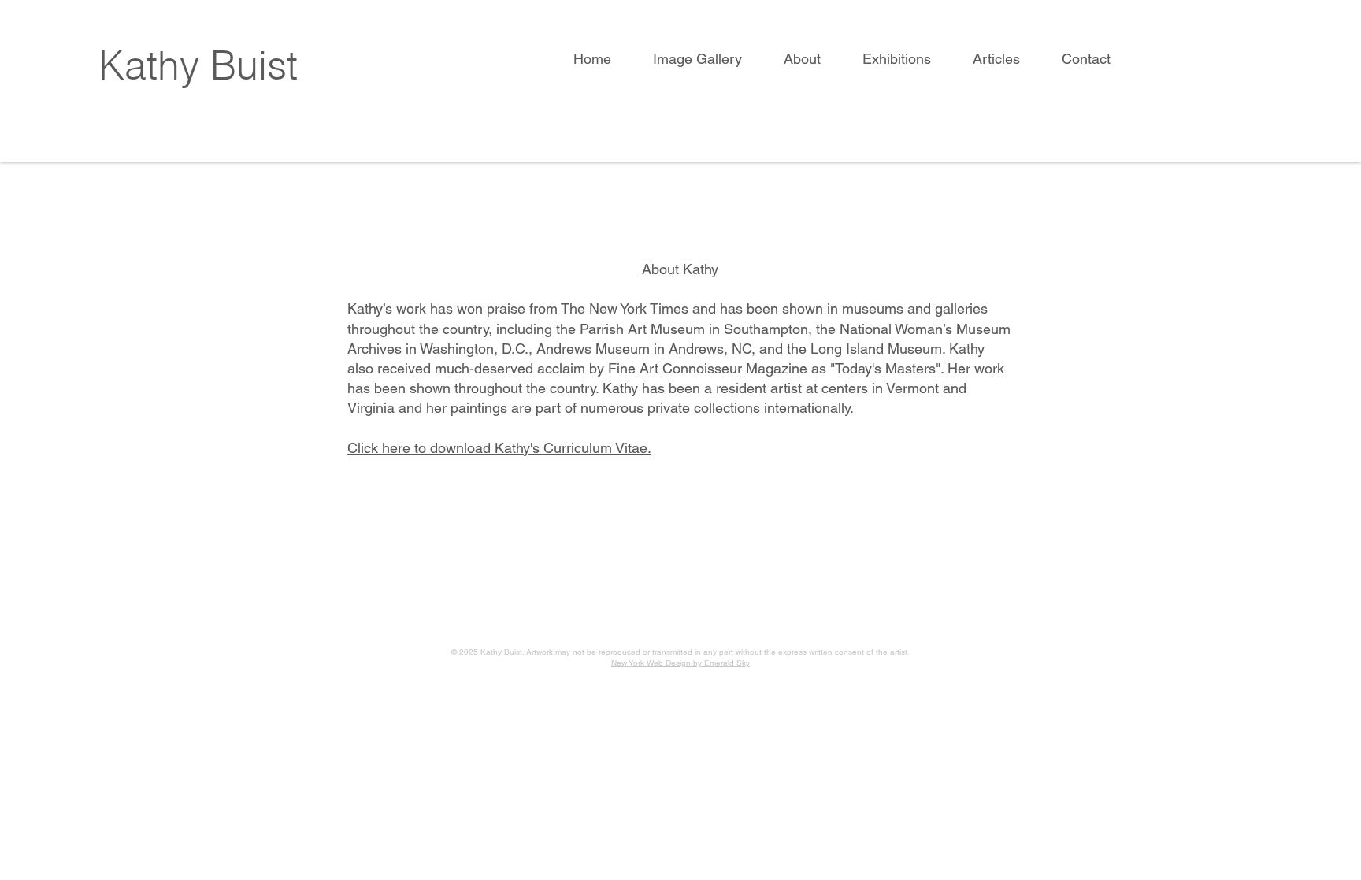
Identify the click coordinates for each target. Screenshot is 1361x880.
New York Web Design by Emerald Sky (680, 663)
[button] (706, 59)
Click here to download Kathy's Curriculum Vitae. (499, 448)
